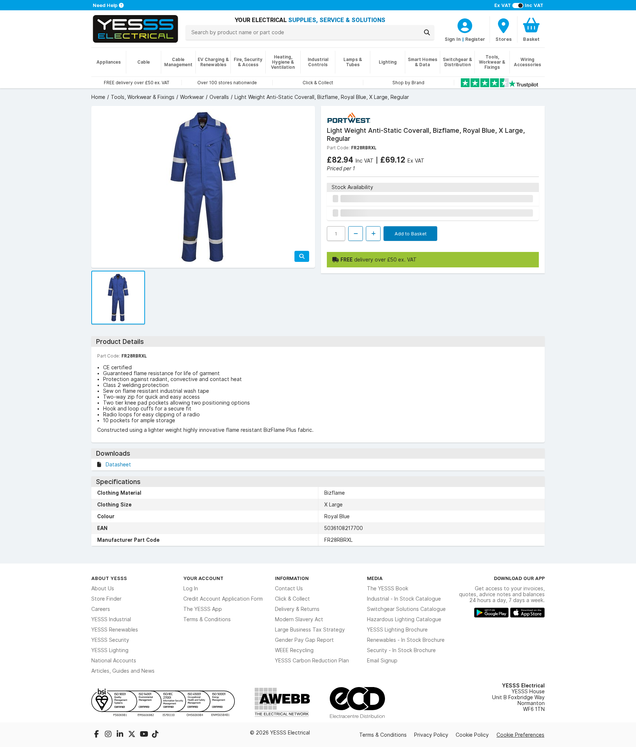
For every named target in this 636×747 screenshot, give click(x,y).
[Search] (427, 32)
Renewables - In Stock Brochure (406, 640)
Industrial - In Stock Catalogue (404, 599)
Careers (100, 609)
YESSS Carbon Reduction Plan (312, 661)
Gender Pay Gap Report (304, 640)
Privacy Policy (431, 735)
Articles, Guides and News (123, 671)
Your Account (203, 578)
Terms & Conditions (207, 619)
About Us (102, 588)
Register (475, 39)
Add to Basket (411, 233)
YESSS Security (110, 640)
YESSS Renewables (114, 630)
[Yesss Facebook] (97, 735)
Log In (190, 588)
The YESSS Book (387, 588)
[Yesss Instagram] (109, 735)
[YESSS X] (132, 735)
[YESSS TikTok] (155, 735)
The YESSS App (202, 609)
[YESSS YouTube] (144, 735)
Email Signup (382, 661)
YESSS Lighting (109, 650)
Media (375, 578)
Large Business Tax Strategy (310, 630)
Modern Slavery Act (299, 619)
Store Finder (106, 599)
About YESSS (109, 578)
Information (292, 578)
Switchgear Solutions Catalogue (406, 609)
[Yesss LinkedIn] (121, 735)
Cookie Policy (472, 735)
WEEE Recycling (294, 650)
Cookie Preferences (520, 735)
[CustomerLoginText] (465, 24)
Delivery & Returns (297, 609)
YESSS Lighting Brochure (397, 630)
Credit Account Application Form (223, 599)
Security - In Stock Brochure (401, 650)
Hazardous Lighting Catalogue (404, 619)
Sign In (453, 39)
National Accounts (113, 661)
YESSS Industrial (111, 619)
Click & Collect (292, 599)
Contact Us (289, 588)
